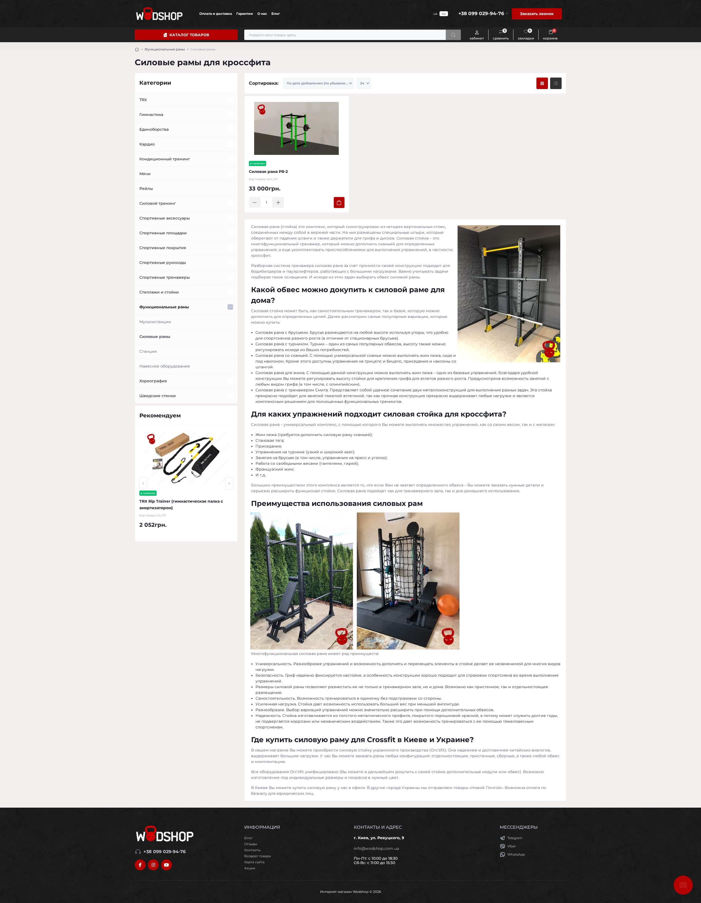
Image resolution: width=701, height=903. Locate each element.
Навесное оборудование (164, 366)
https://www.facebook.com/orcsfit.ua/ (140, 864)
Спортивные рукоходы (162, 262)
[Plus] (278, 202)
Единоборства (154, 129)
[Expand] (230, 99)
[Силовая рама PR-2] (296, 129)
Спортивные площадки (163, 232)
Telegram (514, 838)
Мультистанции (155, 321)
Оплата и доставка (215, 14)
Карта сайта (254, 862)
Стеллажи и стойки (159, 292)
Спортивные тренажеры (164, 277)
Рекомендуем (160, 415)
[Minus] (254, 202)
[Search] (453, 35)
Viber (511, 846)
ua (435, 14)
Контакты (252, 850)
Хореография (153, 380)
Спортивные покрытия (162, 247)
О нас (262, 14)
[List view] (556, 83)
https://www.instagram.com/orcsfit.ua (153, 864)
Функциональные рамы (165, 49)
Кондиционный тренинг (164, 158)
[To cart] (339, 202)
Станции (148, 351)
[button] (143, 483)
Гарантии (244, 14)
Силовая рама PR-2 (268, 171)
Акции (249, 868)
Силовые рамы (154, 336)
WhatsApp (516, 854)
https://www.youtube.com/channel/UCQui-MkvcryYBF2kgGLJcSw (166, 864)
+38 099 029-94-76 (164, 851)
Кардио (147, 144)
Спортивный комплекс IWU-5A (171, 501)
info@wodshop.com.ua (376, 848)
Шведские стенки (157, 395)
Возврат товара (257, 856)
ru (444, 14)
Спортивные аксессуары (164, 218)
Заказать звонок (537, 13)
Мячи (145, 173)
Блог (275, 14)
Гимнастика (151, 114)
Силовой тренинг (157, 203)
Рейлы (146, 188)
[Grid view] (542, 83)
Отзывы (250, 844)
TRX (143, 99)
